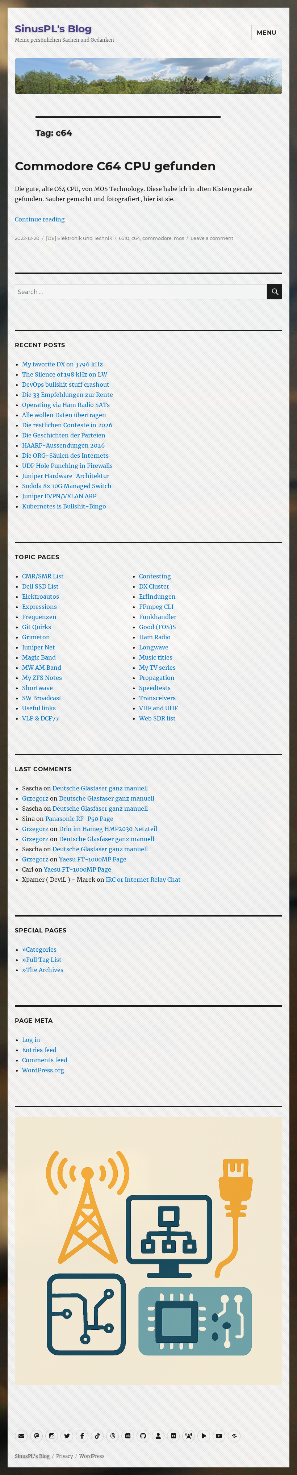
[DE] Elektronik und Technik (79, 238)
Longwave (153, 647)
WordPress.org (43, 1070)
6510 (124, 238)
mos (179, 238)
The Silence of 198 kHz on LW (64, 374)
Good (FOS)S (157, 627)
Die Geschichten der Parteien (63, 435)
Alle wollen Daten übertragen (64, 415)
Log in (31, 1039)
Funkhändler (157, 616)
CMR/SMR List (43, 576)
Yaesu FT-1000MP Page (92, 859)
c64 (135, 238)
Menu (267, 32)
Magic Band (39, 657)
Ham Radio (155, 637)
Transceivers (157, 698)
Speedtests (155, 687)
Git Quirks (36, 627)
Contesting (155, 576)
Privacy (64, 1456)
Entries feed (39, 1050)
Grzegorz (35, 798)
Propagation (157, 677)
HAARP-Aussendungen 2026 (63, 445)
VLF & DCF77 (40, 718)
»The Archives (42, 969)
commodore (157, 238)
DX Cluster (154, 586)
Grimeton (36, 637)
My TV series (157, 667)
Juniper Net (38, 647)
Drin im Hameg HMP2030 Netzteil (108, 828)
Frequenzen (39, 616)
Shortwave (37, 687)
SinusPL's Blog (53, 28)
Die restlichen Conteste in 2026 (67, 425)
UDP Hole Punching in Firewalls (67, 465)
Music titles (155, 657)
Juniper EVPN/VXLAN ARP (59, 496)
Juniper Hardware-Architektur (65, 475)
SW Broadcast (42, 698)
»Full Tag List (42, 959)
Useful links (39, 708)
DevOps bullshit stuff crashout (65, 384)
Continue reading (40, 219)
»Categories (39, 949)
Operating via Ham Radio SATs (66, 404)
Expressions (39, 606)
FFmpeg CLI (156, 606)
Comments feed (44, 1060)
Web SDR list (157, 718)
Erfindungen (157, 596)
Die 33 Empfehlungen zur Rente (67, 394)
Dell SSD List (40, 586)
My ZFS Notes (42, 677)
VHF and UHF (158, 708)
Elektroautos (40, 596)
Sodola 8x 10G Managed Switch (67, 486)
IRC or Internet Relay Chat (143, 879)
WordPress (92, 1456)
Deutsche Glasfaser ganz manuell (100, 788)
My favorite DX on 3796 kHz (62, 364)
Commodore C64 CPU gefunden (115, 166)
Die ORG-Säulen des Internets (65, 455)
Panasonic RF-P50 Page (79, 818)
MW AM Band (41, 667)
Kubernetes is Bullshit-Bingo (64, 506)
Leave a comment (212, 238)
